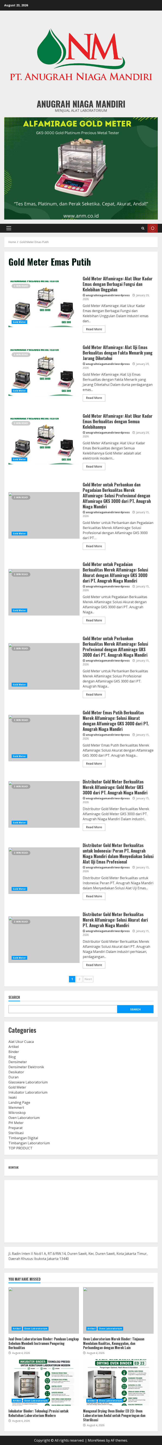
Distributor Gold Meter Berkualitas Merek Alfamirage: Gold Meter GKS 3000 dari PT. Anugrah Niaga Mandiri (44, 804)
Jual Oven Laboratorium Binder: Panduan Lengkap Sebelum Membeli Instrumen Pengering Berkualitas (43, 1310)
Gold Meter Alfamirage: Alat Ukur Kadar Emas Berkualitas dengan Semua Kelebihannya (44, 441)
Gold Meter (19, 322)
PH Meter (16, 1122)
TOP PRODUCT (20, 1148)
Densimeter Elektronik (26, 1067)
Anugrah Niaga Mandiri (81, 103)
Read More (94, 329)
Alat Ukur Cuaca (21, 1041)
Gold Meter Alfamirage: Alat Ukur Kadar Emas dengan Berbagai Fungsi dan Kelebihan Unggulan (44, 304)
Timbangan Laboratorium (29, 1143)
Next (88, 979)
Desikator (16, 1072)
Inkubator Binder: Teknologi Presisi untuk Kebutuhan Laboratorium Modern (43, 1382)
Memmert (16, 1107)
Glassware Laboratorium (28, 1082)
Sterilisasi (16, 1133)
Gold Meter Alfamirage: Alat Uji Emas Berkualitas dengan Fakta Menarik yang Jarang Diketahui (44, 372)
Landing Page (19, 1102)
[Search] (143, 228)
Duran (13, 1077)
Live (152, 228)
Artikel (13, 1046)
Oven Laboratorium (24, 1117)
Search (14, 997)
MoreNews (96, 1440)
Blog (12, 1057)
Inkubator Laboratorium (27, 1092)
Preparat (15, 1128)
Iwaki (12, 1097)
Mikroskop (17, 1112)
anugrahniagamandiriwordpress (108, 295)
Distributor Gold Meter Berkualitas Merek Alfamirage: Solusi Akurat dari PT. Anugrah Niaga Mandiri (44, 939)
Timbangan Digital (23, 1138)
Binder (13, 1051)
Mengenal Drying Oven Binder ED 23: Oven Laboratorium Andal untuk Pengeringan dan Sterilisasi (118, 1382)
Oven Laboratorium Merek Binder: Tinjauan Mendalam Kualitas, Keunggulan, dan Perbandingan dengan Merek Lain (118, 1310)
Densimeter (17, 1062)
